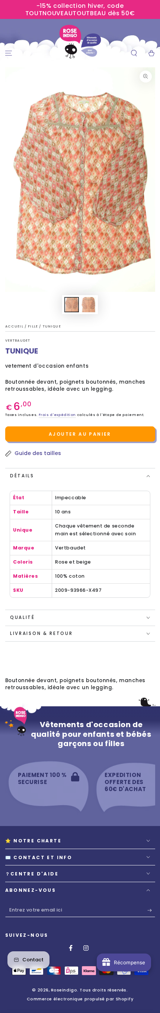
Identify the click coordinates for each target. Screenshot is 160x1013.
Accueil (15, 326)
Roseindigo (64, 990)
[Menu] (8, 53)
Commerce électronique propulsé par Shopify (80, 999)
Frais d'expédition (57, 415)
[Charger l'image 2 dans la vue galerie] (88, 304)
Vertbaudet (18, 340)
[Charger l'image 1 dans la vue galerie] (71, 304)
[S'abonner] (151, 910)
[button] (134, 53)
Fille (33, 326)
